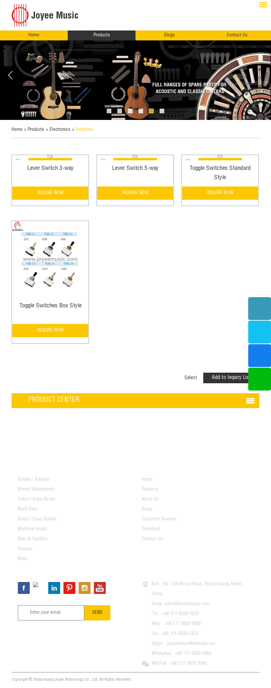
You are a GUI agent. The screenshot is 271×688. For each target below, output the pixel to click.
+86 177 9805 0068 (193, 654)
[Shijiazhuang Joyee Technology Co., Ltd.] (48, 15)
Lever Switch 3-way (50, 169)
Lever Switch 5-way (135, 169)
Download (151, 529)
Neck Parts (28, 509)
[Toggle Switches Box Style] (50, 259)
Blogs (169, 35)
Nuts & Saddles (32, 539)
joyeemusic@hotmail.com (191, 644)
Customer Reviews (159, 519)
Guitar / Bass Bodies (37, 519)
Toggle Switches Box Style (50, 306)
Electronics (60, 130)
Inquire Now (50, 193)
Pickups (25, 549)
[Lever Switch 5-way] (135, 157)
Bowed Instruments (36, 489)
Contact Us (237, 35)
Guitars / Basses (33, 479)
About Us (150, 499)
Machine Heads (32, 529)
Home (33, 35)
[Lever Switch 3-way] (50, 157)
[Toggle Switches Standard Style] (220, 157)
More (22, 559)
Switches (84, 130)
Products (102, 35)
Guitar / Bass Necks (36, 499)
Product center (54, 400)
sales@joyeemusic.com (186, 604)
